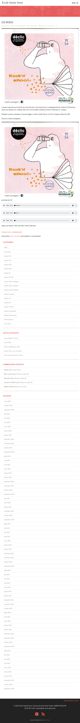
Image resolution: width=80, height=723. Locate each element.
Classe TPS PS (8, 307)
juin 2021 (7, 574)
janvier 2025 (8, 435)
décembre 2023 (9, 481)
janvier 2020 (8, 629)
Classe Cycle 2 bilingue (11, 285)
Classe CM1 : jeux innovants (13, 351)
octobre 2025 (8, 405)
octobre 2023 (8, 490)
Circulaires (7, 252)
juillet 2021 (7, 570)
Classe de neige (9, 294)
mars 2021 (7, 587)
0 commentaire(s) (33, 26)
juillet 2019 (7, 650)
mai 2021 (7, 579)
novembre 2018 (9, 680)
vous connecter (15, 236)
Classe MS (7, 302)
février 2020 (8, 625)
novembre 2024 (9, 443)
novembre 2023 (9, 486)
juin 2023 (7, 498)
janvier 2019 (8, 676)
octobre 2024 (8, 448)
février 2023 (8, 507)
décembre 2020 (9, 600)
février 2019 (8, 672)
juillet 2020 (7, 612)
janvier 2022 (8, 549)
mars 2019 (7, 667)
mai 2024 (7, 460)
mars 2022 (7, 541)
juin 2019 (7, 655)
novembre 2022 (9, 511)
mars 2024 (7, 469)
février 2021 (8, 591)
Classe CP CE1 (9, 277)
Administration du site (71, 700)
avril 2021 (7, 583)
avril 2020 (7, 617)
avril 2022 (7, 536)
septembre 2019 (9, 646)
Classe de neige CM (22, 374)
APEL (6, 247)
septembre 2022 (9, 519)
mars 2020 (7, 621)
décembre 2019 (9, 634)
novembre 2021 (9, 557)
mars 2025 (7, 426)
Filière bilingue (8, 319)
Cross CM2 (7, 342)
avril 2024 (7, 464)
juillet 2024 (7, 456)
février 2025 (8, 431)
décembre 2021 (9, 553)
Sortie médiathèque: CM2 (12, 347)
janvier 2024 (8, 477)
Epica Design (47, 720)
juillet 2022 (7, 524)
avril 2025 (7, 422)
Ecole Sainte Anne (12, 2)
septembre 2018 (9, 688)
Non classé (7, 323)
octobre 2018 (8, 684)
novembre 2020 (9, 604)
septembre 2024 (9, 452)
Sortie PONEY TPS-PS (11, 338)
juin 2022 (7, 528)
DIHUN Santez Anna (10, 315)
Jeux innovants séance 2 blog (13, 355)
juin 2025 (7, 414)
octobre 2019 (8, 642)
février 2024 (8, 473)
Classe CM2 (8, 269)
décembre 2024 (9, 439)
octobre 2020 (8, 608)
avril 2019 (7, 663)
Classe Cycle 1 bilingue (11, 281)
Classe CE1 (7, 256)
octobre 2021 (8, 562)
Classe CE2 (7, 260)
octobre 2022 (8, 515)
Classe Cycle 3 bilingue (11, 290)
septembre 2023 (9, 494)
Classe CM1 (50, 26)
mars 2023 (7, 502)
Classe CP (7, 273)
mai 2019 (7, 659)
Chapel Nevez (16, 370)
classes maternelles (10, 311)
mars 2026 (7, 401)
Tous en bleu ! (22, 386)
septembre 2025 (9, 410)
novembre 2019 (9, 638)
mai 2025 (7, 418)
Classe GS (7, 298)
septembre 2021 (9, 566)
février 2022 (8, 545)
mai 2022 (7, 532)
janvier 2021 (8, 596)
